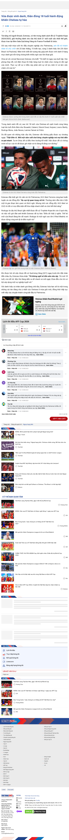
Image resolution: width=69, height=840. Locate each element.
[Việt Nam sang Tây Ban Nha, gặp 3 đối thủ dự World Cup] (7, 504)
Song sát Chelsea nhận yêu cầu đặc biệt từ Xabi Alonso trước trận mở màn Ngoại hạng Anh (40, 475)
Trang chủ (3, 11)
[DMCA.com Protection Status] (36, 811)
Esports (46, 761)
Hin (67, 568)
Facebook (18, 801)
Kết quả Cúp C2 (48, 739)
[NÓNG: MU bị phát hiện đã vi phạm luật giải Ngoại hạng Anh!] (7, 435)
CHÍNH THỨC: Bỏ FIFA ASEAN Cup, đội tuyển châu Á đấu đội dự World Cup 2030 (38, 554)
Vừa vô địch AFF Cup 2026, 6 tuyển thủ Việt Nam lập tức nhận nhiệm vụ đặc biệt (37, 586)
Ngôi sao (6, 674)
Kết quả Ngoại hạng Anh (50, 728)
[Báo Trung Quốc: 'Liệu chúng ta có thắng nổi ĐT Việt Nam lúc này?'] (7, 525)
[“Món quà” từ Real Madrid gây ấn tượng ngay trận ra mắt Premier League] (7, 456)
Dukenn (20, 487)
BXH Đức (5, 780)
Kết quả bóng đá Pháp (49, 737)
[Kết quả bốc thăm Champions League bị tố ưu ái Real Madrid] (7, 535)
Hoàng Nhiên (64, 526)
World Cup (5, 754)
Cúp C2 (5, 761)
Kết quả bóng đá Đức (49, 735)
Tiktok (19, 808)
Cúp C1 (5, 744)
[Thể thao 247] (9, 721)
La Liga (5, 746)
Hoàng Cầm (64, 505)
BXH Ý (4, 774)
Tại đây (38, 800)
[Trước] (4, 329)
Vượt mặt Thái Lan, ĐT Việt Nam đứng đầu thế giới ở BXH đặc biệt (35, 543)
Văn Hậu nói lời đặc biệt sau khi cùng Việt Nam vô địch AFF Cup (35, 574)
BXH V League (7, 784)
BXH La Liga (6, 771)
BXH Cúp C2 (6, 778)
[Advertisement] (34, 5)
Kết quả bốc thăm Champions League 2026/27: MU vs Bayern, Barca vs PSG (37, 564)
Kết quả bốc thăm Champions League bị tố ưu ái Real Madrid (34, 532)
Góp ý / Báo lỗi (58, 419)
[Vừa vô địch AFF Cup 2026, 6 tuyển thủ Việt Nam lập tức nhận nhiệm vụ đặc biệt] (7, 588)
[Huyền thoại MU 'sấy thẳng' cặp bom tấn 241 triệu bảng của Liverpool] (7, 466)
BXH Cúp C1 (6, 776)
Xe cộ (45, 763)
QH (67, 515)
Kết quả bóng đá (7, 728)
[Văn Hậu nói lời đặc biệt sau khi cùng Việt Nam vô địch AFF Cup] (7, 577)
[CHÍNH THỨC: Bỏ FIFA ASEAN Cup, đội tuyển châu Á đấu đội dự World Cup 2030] (7, 556)
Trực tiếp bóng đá (7, 735)
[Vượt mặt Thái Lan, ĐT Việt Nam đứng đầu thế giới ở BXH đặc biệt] (7, 546)
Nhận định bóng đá (8, 731)
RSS (19, 806)
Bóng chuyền (47, 756)
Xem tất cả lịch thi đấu (34, 335)
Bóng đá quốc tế (12, 11)
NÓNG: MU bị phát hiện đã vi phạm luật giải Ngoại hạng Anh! (34, 432)
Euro (4, 756)
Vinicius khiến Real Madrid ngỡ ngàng (50, 306)
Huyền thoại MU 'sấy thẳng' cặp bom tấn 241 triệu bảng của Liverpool (37, 463)
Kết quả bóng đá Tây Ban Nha (51, 733)
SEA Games (6, 763)
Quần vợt (46, 759)
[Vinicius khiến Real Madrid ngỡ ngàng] (18, 305)
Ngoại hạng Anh (22, 11)
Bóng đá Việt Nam (7, 767)
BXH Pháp (5, 782)
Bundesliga (6, 750)
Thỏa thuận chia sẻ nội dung (32, 795)
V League (5, 752)
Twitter (19, 804)
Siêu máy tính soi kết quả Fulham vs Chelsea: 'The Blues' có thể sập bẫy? (38, 484)
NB (67, 536)
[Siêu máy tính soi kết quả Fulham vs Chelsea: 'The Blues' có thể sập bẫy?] (7, 487)
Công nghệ (10, 789)
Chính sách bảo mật (30, 798)
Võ (45, 765)
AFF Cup (5, 765)
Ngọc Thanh (21, 434)
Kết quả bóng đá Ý (48, 731)
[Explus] (34, 377)
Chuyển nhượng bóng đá (9, 737)
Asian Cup (5, 759)
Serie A (5, 748)
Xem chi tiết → (62, 322)
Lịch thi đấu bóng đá (8, 726)
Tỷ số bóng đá (6, 733)
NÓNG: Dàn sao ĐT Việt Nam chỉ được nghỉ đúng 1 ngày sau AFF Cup (37, 511)
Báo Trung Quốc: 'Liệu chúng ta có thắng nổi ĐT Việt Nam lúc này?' (34, 522)
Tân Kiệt (20, 447)
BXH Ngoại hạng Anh (8, 769)
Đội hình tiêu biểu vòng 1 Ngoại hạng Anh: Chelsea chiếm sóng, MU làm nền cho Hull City (40, 443)
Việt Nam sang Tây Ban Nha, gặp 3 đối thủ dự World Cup (33, 501)
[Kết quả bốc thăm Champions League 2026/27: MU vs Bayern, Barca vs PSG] (7, 567)
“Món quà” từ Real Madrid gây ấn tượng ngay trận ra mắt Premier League (38, 453)
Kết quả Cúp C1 (48, 726)
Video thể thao (7, 739)
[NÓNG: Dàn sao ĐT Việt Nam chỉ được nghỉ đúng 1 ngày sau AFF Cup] (7, 514)
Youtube (20, 798)
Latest (3, 789)
